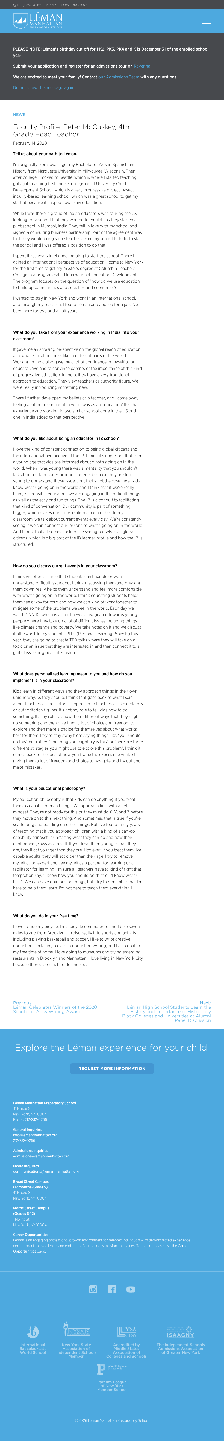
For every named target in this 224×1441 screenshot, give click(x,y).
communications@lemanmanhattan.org (46, 1171)
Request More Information (111, 1068)
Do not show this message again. (44, 87)
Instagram (93, 1289)
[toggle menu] (206, 21)
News (19, 114)
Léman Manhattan (39, 21)
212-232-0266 (36, 1119)
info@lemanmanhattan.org (35, 1135)
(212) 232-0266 (29, 5)
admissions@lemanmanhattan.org (41, 1156)
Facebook (112, 1289)
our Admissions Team (118, 77)
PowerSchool (75, 5)
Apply (51, 5)
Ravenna (141, 66)
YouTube (130, 1289)
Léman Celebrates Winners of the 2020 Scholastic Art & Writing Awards (55, 1007)
